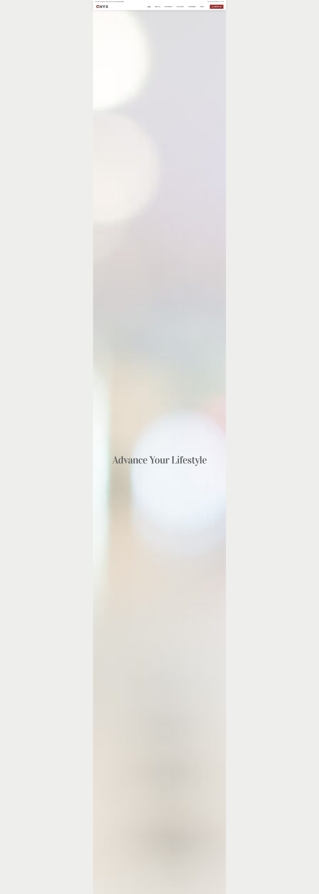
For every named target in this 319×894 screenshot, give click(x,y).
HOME (149, 6)
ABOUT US (157, 6)
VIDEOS (202, 6)
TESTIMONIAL (192, 6)
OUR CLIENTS (180, 6)
